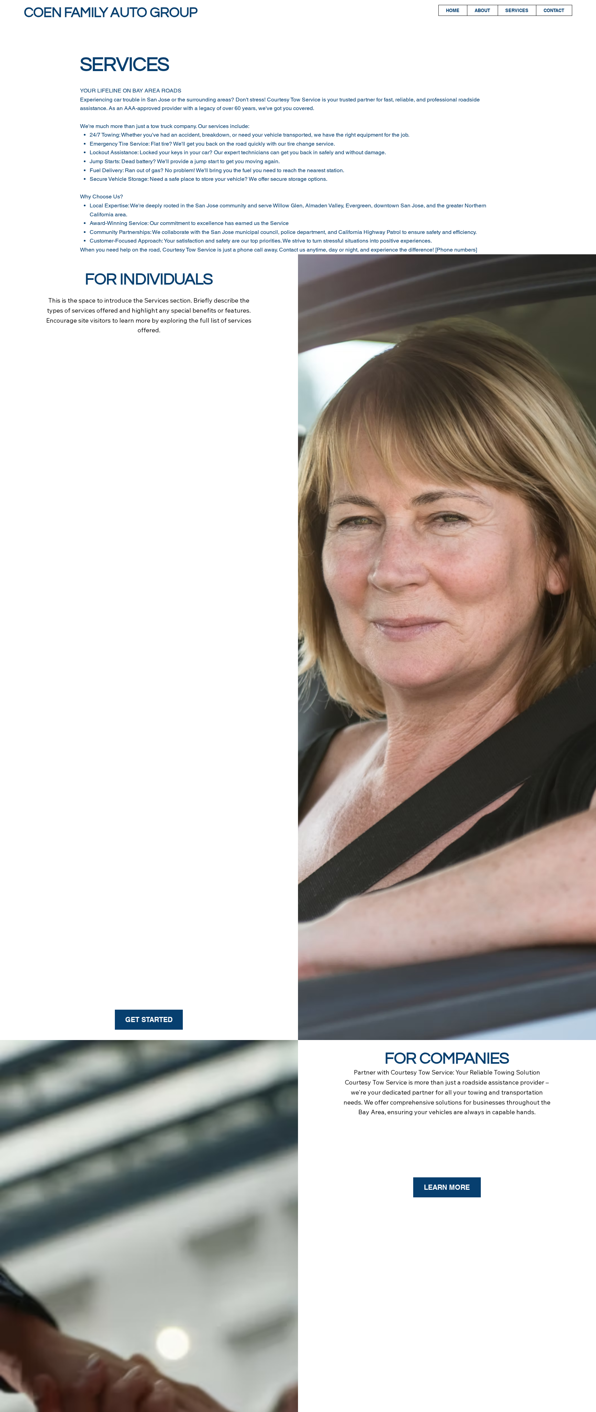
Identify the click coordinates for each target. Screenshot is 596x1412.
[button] (149, 1020)
